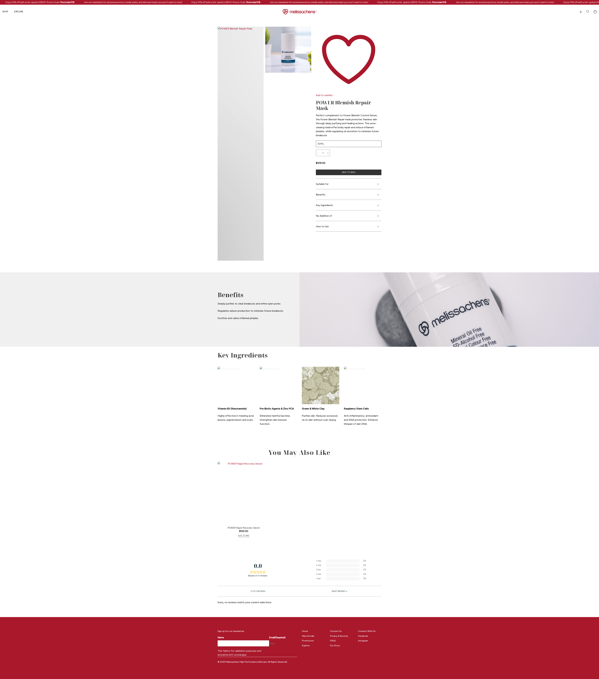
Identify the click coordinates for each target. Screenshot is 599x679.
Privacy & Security (339, 636)
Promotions (308, 640)
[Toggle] (378, 184)
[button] (595, 12)
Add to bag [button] (243, 535)
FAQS (333, 640)
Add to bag (348, 172)
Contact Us (336, 631)
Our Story (335, 645)
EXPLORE (18, 11)
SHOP (5, 11)
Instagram (363, 640)
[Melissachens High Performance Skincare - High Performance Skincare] (300, 11)
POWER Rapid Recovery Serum (244, 527)
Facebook (363, 636)
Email (277, 637)
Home (305, 631)
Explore (305, 645)
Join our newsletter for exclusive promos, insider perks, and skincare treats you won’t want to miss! (120, 2)
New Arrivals (308, 636)
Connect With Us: (367, 631)
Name (221, 637)
